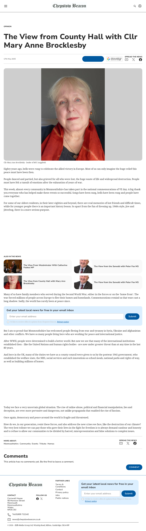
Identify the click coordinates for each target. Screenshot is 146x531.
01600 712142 (22, 514)
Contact (59, 489)
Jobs (57, 495)
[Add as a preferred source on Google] (114, 58)
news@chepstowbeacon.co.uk (26, 519)
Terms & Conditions (60, 485)
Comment (134, 467)
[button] (5, 6)
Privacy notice (63, 322)
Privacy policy (61, 492)
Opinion (7, 26)
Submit (132, 316)
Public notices (62, 498)
